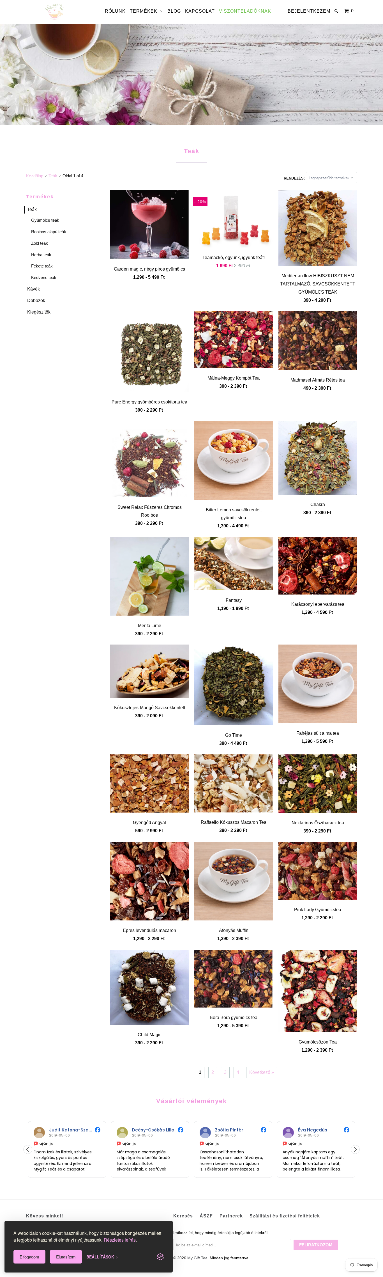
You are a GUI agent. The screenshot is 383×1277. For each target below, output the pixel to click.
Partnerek (231, 1216)
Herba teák (41, 254)
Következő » (261, 1072)
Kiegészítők (38, 312)
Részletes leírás (120, 1240)
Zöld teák (39, 243)
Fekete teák (42, 266)
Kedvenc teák (43, 277)
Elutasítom (66, 1257)
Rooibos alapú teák (48, 231)
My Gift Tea (197, 1258)
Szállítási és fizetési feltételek (285, 1216)
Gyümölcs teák (45, 220)
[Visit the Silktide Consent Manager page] (160, 1256)
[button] (355, 1149)
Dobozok (36, 300)
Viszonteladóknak (245, 11)
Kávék (33, 289)
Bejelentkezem (309, 11)
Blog (174, 11)
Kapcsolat (200, 11)
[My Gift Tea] (54, 11)
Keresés (183, 1216)
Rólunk (115, 11)
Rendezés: (295, 178)
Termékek (145, 11)
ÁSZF (206, 1216)
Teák (32, 209)
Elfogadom (29, 1257)
